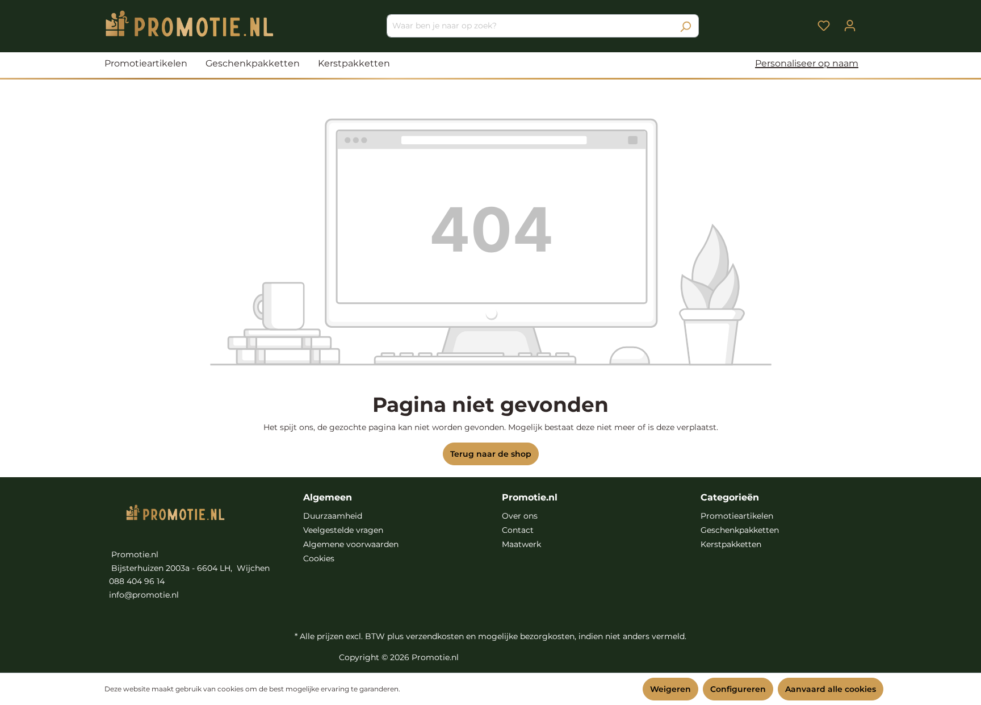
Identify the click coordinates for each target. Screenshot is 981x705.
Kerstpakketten (731, 544)
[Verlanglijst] (824, 25)
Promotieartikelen (737, 516)
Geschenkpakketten (740, 530)
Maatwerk (521, 544)
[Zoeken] (685, 25)
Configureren (738, 689)
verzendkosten (435, 636)
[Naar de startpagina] (189, 24)
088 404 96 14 (137, 581)
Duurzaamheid (332, 516)
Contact (518, 530)
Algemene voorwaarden (351, 544)
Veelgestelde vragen (343, 530)
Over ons (520, 516)
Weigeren (670, 689)
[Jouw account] (850, 25)
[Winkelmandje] (870, 21)
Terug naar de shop (490, 454)
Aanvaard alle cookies (830, 689)
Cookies (318, 558)
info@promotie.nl (144, 595)
